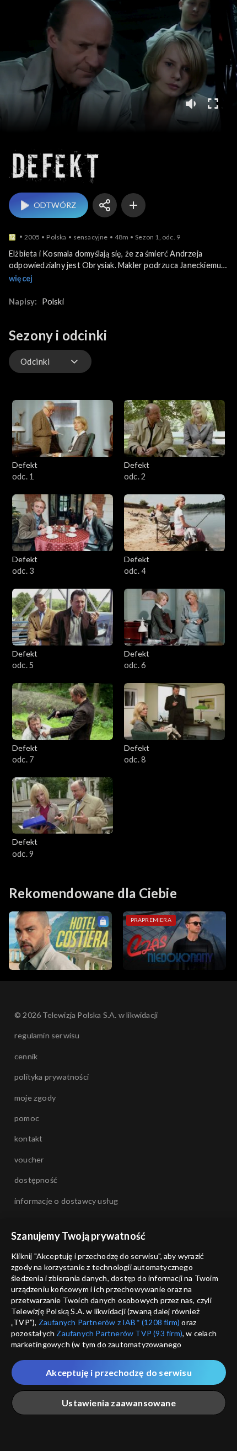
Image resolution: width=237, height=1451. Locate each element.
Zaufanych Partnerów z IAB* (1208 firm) (109, 1322)
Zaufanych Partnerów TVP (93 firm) (119, 1333)
